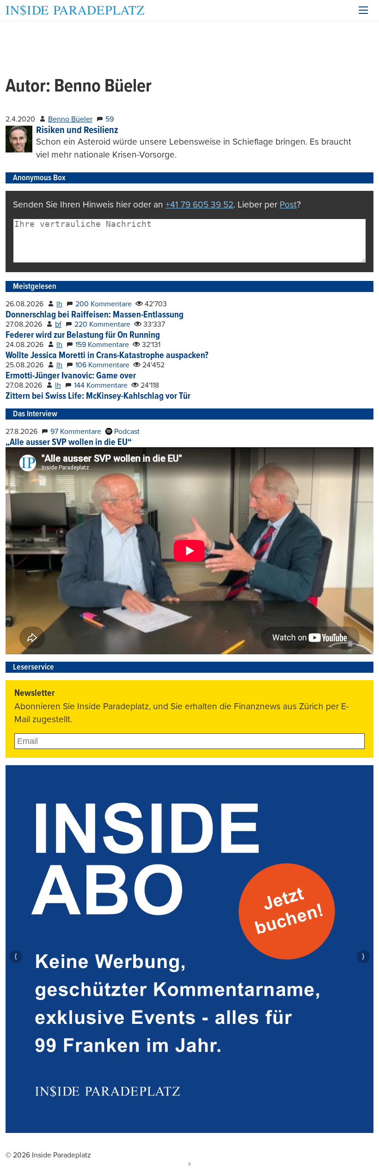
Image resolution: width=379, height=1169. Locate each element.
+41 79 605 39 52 (199, 204)
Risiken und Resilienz (77, 130)
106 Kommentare (102, 365)
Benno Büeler (70, 119)
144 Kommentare (101, 385)
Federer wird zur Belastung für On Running (83, 335)
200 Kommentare (103, 304)
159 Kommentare (102, 344)
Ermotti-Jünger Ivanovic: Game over (71, 376)
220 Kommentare (102, 324)
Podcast (126, 431)
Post (288, 204)
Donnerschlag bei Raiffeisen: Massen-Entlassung (94, 315)
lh (59, 304)
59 (109, 119)
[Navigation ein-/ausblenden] (363, 10)
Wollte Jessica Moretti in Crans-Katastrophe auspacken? (107, 356)
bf (58, 324)
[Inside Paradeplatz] (75, 10)
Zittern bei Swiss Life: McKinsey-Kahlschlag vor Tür (98, 396)
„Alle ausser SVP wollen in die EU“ (69, 443)
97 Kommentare (75, 431)
